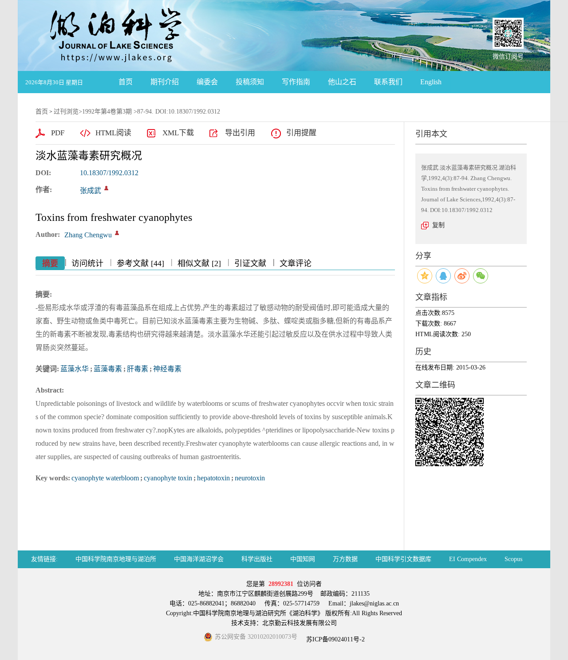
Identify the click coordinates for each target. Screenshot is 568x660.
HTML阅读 (113, 133)
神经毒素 (167, 369)
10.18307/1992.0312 (109, 173)
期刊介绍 (164, 82)
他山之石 (342, 82)
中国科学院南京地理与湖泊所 (115, 559)
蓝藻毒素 (108, 369)
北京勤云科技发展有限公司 (299, 623)
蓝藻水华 (74, 369)
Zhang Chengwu (88, 235)
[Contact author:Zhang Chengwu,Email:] (117, 233)
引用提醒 (301, 133)
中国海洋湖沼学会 (199, 559)
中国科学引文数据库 (403, 559)
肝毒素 (137, 369)
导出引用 (240, 133)
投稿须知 (250, 82)
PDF (57, 133)
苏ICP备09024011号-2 (334, 639)
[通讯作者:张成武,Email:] (106, 188)
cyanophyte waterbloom (105, 478)
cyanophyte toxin (168, 478)
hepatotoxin (213, 478)
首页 (125, 82)
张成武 (90, 190)
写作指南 (296, 82)
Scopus (513, 559)
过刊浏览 (66, 111)
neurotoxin (250, 478)
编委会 (207, 82)
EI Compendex (468, 559)
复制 (438, 225)
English (431, 82)
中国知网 (302, 559)
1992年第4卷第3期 (107, 111)
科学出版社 (256, 559)
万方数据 (345, 559)
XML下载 (178, 133)
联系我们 (388, 82)
